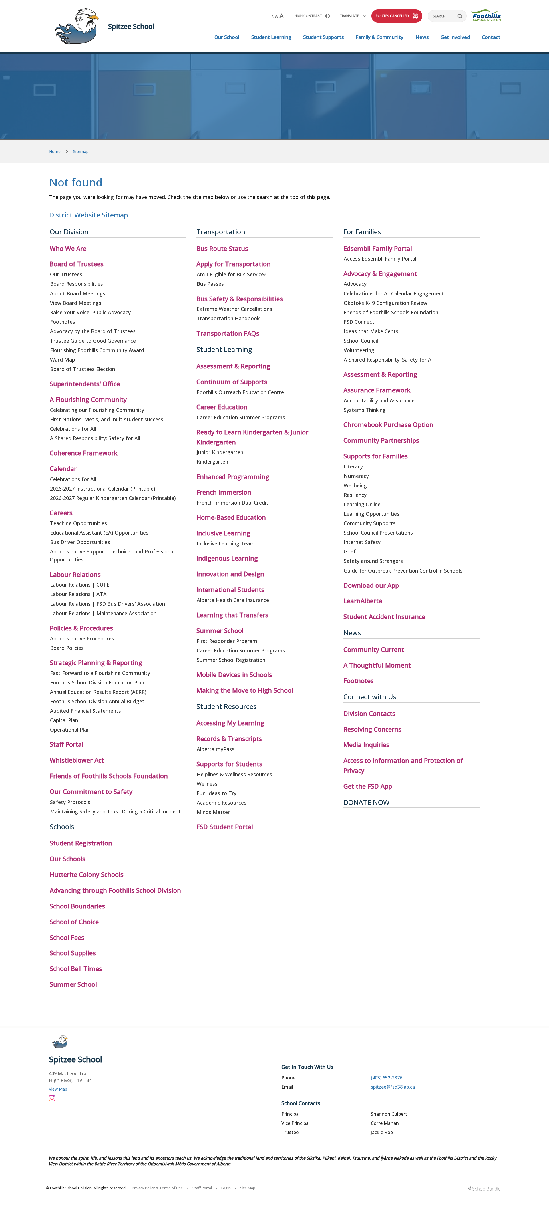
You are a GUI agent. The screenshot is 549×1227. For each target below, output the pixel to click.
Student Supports (323, 37)
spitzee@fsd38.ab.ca (393, 1087)
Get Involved (455, 37)
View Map (58, 1089)
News (422, 37)
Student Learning (271, 37)
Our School (226, 37)
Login (226, 1187)
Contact (491, 37)
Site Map (247, 1187)
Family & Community (379, 37)
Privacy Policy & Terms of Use (157, 1187)
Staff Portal (202, 1187)
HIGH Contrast (308, 15)
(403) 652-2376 (386, 1078)
